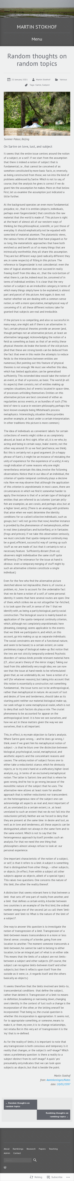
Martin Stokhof (37, 26)
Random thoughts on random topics (18, 1105)
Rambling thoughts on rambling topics (57, 1115)
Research (31, 1148)
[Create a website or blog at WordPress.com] (5, 1167)
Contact (17, 1153)
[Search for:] (18, 1160)
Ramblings (18, 1148)
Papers (42, 1148)
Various (63, 79)
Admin (7, 1153)
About (7, 1148)
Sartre (38, 85)
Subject (46, 85)
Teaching (53, 1148)
